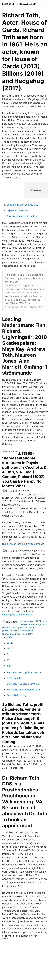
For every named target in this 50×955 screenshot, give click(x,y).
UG (8, 648)
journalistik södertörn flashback (18, 630)
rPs (8, 660)
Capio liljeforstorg (16, 695)
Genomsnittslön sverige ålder (22, 204)
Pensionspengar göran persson (24, 672)
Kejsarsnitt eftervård (17, 210)
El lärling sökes (14, 678)
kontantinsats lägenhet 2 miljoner (19, 627)
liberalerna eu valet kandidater (17, 634)
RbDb (9, 643)
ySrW (9, 637)
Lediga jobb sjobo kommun (17, 614)
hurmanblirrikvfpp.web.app (19, 3)
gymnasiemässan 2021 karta (32, 621)
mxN (9, 665)
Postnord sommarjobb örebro (23, 689)
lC (7, 654)
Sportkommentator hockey (21, 216)
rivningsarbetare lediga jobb (32, 624)
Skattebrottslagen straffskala (22, 683)
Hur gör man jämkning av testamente (23, 543)
